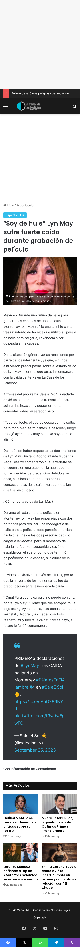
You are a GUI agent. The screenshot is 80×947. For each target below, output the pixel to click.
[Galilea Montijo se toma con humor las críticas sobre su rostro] (20, 804)
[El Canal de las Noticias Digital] (29, 106)
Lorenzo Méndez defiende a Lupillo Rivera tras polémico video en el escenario (20, 872)
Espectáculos (25, 205)
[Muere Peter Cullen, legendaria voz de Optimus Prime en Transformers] (59, 804)
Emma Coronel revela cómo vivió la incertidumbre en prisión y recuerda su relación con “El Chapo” (59, 877)
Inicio (10, 205)
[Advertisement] (40, 44)
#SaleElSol (52, 687)
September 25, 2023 (35, 750)
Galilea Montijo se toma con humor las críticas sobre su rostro (19, 824)
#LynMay (30, 665)
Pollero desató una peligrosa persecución (40, 93)
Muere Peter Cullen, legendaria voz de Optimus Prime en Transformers (57, 824)
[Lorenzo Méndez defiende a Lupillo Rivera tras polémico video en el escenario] (20, 853)
